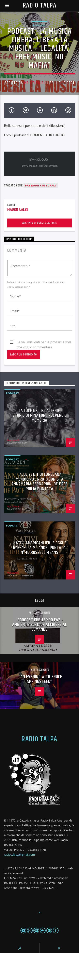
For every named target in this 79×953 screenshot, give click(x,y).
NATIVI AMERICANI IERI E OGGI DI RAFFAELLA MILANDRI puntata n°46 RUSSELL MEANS (40, 547)
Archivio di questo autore (39, 222)
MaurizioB (13, 440)
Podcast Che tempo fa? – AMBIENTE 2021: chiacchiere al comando (39, 624)
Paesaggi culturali (40, 185)
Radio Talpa (39, 5)
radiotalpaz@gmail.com (19, 854)
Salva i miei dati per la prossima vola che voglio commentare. (44, 342)
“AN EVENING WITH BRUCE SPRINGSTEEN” (40, 679)
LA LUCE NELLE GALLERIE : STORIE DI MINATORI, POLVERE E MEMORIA (39, 415)
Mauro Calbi (34, 83)
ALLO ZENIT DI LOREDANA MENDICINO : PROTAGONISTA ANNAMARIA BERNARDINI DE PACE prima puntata (39, 481)
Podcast (39, 25)
